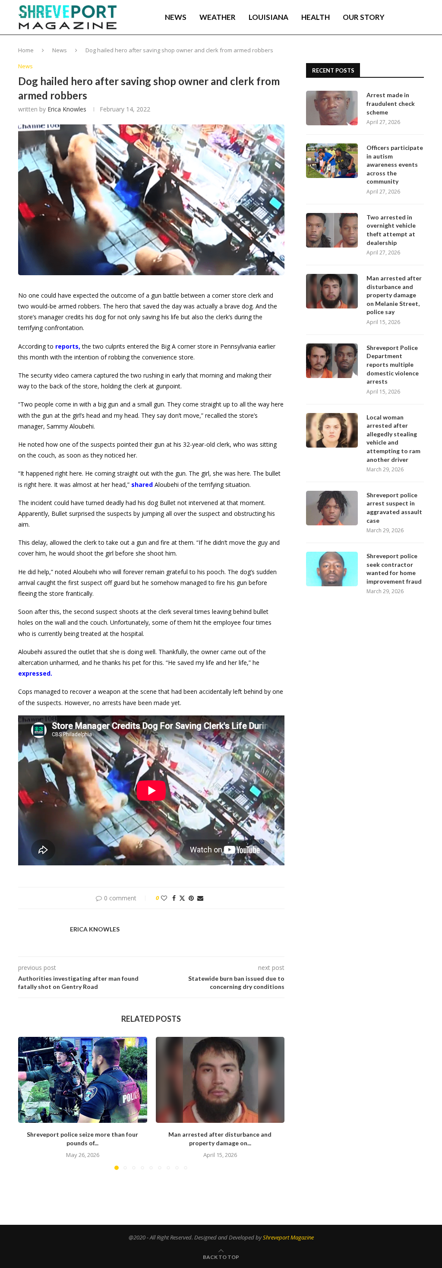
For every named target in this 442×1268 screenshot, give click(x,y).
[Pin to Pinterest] (191, 898)
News (175, 17)
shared (142, 484)
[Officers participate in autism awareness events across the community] (332, 160)
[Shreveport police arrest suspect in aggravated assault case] (332, 508)
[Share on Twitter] (182, 898)
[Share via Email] (200, 898)
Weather (217, 17)
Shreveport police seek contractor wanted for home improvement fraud (394, 568)
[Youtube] (403, 54)
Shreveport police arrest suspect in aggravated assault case (394, 507)
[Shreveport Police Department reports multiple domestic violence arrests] (332, 360)
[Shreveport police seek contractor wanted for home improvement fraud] (332, 569)
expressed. (35, 673)
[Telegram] (413, 54)
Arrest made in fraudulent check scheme (390, 103)
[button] (29, 1103)
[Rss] (422, 54)
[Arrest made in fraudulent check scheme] (332, 108)
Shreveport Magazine (288, 1237)
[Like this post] (164, 898)
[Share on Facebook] (174, 898)
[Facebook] (377, 54)
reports (67, 346)
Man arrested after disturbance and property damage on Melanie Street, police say (394, 294)
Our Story (364, 17)
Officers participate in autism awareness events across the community (394, 164)
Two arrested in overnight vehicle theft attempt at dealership (391, 229)
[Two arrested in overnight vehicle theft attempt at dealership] (332, 230)
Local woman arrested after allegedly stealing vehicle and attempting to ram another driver (393, 438)
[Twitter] (385, 54)
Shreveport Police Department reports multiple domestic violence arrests (392, 364)
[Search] (419, 17)
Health (315, 17)
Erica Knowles (66, 109)
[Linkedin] (394, 54)
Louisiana (268, 17)
